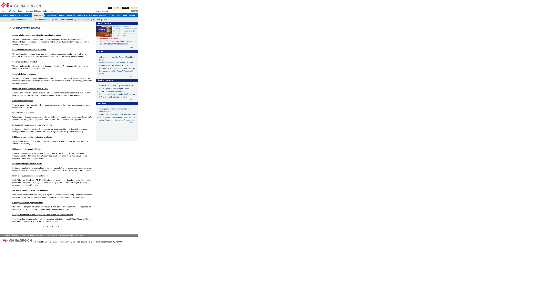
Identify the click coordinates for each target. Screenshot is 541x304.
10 (61, 227)
